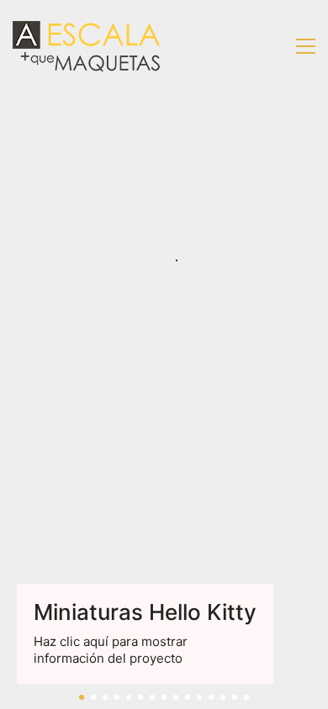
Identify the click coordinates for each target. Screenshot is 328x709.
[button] (305, 46)
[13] (223, 697)
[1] (81, 697)
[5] (128, 697)
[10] (187, 697)
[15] (246, 697)
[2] (93, 697)
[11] (199, 697)
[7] (152, 697)
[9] (176, 697)
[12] (211, 697)
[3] (105, 697)
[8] (164, 697)
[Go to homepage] (86, 46)
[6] (140, 697)
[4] (117, 697)
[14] (234, 697)
